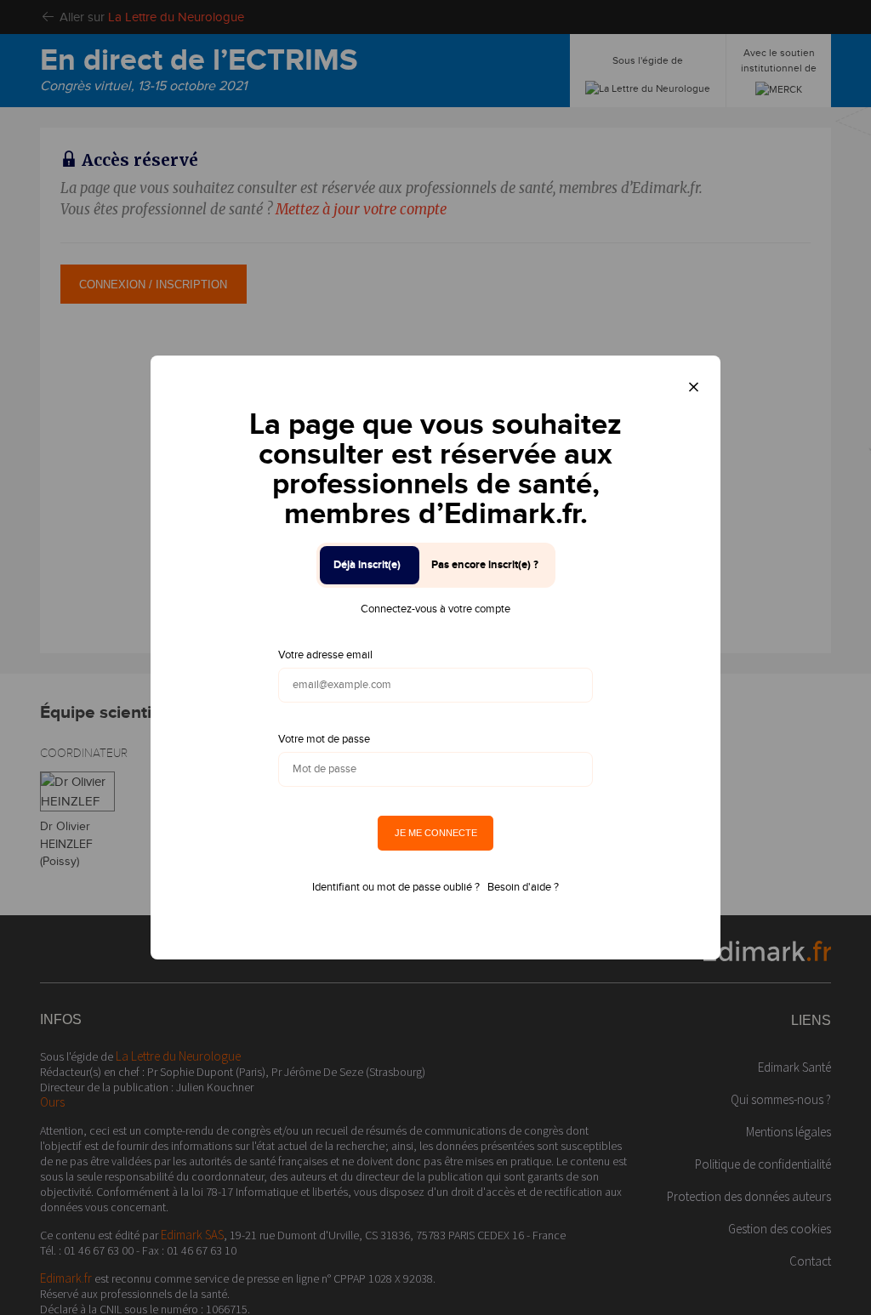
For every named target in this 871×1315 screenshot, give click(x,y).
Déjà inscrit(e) (367, 565)
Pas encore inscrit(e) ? (484, 565)
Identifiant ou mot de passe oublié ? (396, 887)
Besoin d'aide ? (523, 887)
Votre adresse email (325, 655)
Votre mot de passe (324, 739)
